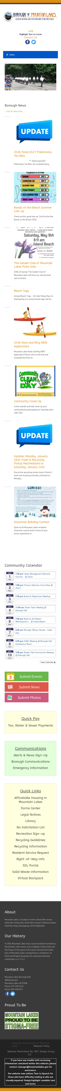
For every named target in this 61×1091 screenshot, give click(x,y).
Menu (12, 54)
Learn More (20, 959)
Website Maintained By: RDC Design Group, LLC (31, 1053)
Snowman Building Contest (31, 522)
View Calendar (47, 662)
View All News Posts (14, 111)
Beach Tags (21, 291)
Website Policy (41, 1046)
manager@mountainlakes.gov (33, 1066)
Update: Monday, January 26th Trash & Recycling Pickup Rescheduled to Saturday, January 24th (31, 462)
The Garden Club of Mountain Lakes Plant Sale (33, 264)
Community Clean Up (27, 401)
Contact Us (30, 37)
